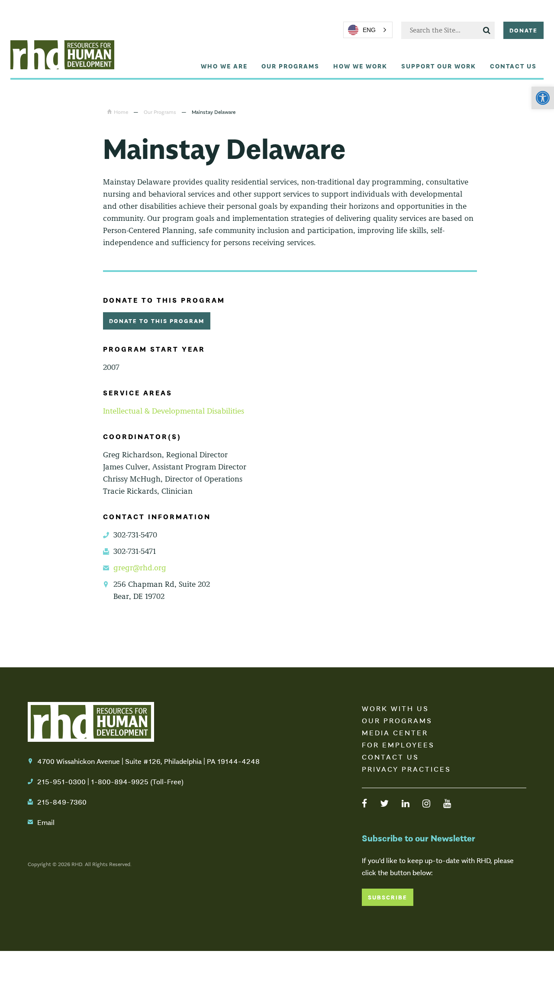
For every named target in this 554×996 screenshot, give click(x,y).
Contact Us (513, 65)
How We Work (360, 65)
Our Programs (290, 65)
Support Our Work (438, 65)
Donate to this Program (156, 321)
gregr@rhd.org (139, 567)
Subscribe (387, 897)
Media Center (395, 732)
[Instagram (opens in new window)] (426, 803)
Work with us (395, 708)
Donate (523, 30)
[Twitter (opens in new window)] (384, 803)
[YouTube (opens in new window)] (447, 803)
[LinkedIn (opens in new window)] (405, 803)
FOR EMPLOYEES (398, 744)
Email (46, 822)
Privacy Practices (406, 768)
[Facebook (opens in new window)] (364, 803)
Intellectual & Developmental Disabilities (173, 411)
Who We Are (224, 65)
